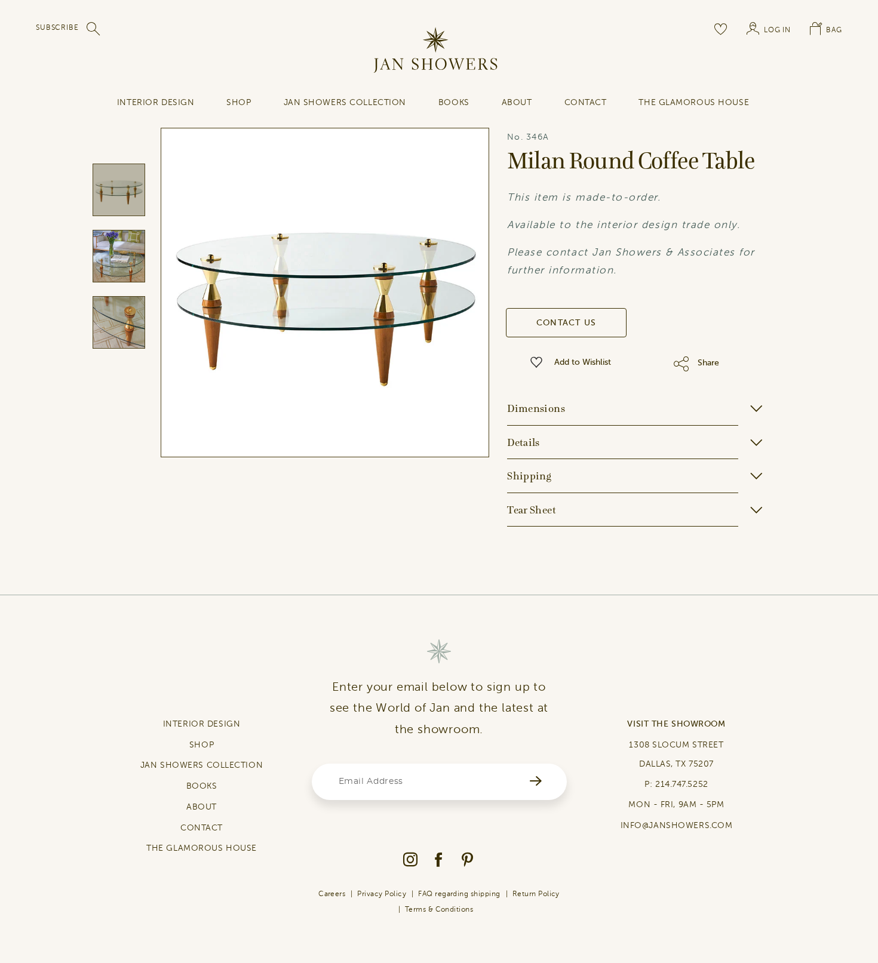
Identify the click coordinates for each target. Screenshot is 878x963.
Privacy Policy (381, 894)
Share (708, 362)
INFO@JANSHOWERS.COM (677, 825)
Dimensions (536, 408)
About (517, 102)
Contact (585, 102)
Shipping (529, 475)
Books (453, 102)
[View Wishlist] (721, 28)
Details (523, 442)
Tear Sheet (531, 509)
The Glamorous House (693, 102)
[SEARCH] (94, 28)
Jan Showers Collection (345, 102)
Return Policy (536, 894)
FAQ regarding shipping (459, 894)
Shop (238, 102)
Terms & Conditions (439, 909)
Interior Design (155, 102)
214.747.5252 (681, 784)
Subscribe (57, 27)
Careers (331, 894)
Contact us (566, 322)
